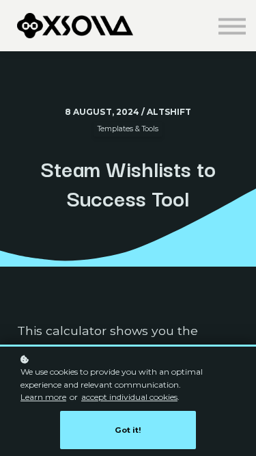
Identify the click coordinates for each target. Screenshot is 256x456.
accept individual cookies (129, 397)
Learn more (43, 397)
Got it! (128, 430)
